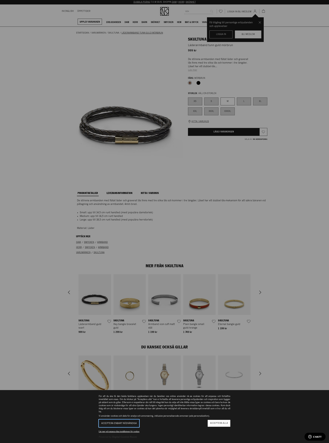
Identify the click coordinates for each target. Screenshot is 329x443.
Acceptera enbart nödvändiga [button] (119, 423)
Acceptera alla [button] (219, 423)
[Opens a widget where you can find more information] (315, 437)
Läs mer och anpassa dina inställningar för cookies (119, 431)
